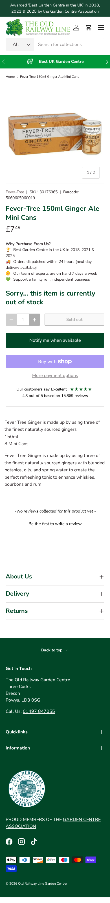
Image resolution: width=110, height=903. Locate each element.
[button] (88, 27)
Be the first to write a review (55, 524)
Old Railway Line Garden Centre (42, 883)
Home (10, 76)
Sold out (74, 319)
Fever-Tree (15, 192)
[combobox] (55, 44)
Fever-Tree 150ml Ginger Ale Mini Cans (49, 76)
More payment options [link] (55, 375)
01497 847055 (39, 711)
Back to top (52, 650)
